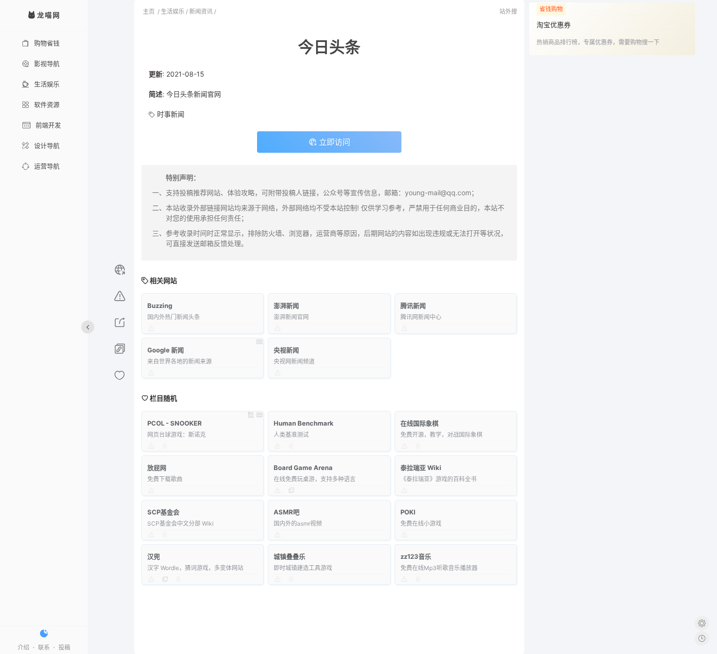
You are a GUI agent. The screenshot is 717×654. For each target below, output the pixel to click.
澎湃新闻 (286, 305)
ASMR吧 (286, 512)
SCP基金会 (163, 512)
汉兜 (153, 556)
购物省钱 (47, 43)
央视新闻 (286, 350)
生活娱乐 (47, 84)
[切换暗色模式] (44, 633)
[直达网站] (119, 271)
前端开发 (48, 125)
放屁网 (156, 467)
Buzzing (159, 305)
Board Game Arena (303, 467)
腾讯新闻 (413, 305)
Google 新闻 (165, 350)
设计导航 (47, 145)
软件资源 (47, 104)
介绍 (23, 647)
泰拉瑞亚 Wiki (420, 467)
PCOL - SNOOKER (174, 423)
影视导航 (47, 63)
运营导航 (47, 166)
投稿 (64, 647)
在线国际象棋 (419, 423)
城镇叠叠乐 (289, 556)
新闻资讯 (201, 11)
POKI (408, 512)
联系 (44, 647)
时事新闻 (170, 114)
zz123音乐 (415, 556)
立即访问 (333, 142)
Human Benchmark (304, 423)
